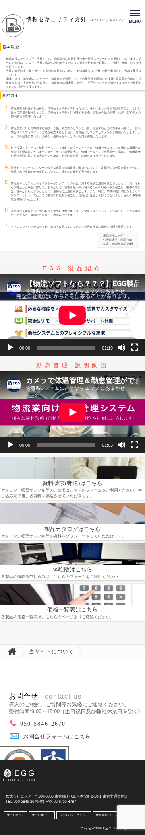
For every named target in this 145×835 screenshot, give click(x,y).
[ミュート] (122, 347)
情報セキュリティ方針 (110, 815)
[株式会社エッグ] (25, 771)
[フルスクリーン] (134, 347)
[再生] (10, 347)
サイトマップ (15, 815)
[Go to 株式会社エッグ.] (10, 651)
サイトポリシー (42, 815)
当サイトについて (51, 651)
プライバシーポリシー (74, 815)
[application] (72, 315)
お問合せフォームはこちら (57, 736)
